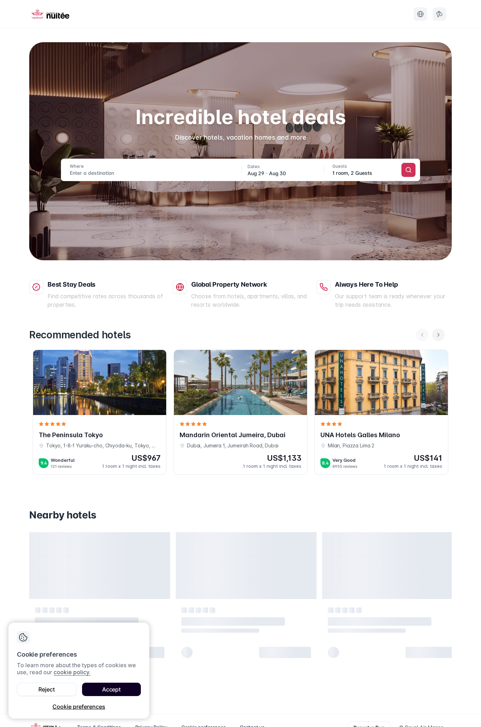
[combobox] (153, 169)
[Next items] (438, 335)
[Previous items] (422, 335)
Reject (46, 689)
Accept (111, 689)
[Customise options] (371, 170)
